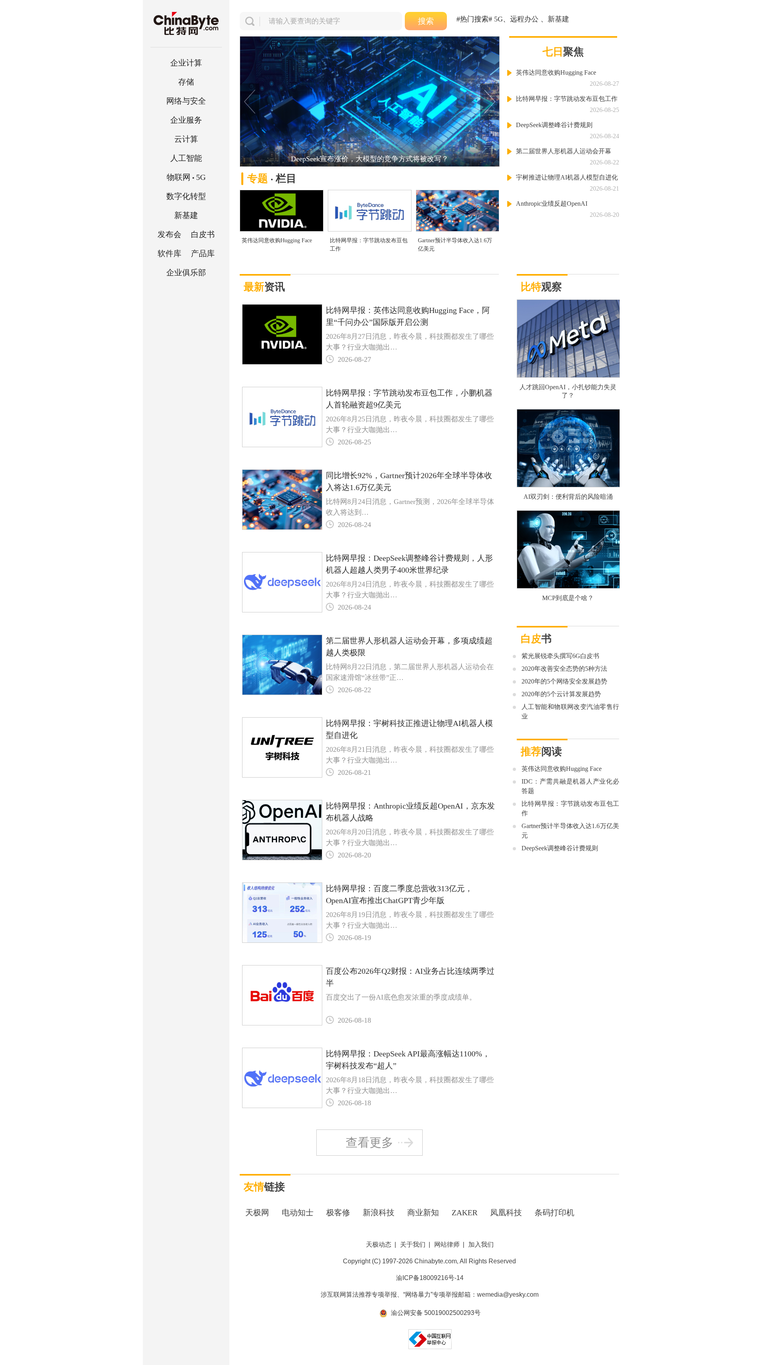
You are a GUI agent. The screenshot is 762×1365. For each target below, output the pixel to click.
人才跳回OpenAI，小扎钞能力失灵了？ (568, 391)
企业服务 (186, 120)
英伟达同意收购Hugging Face (277, 240)
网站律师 (447, 1244)
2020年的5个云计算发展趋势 (561, 694)
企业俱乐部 (186, 272)
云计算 (186, 139)
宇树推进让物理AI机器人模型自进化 (567, 177)
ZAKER (464, 1212)
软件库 (169, 253)
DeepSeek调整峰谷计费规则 (554, 125)
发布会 (169, 234)
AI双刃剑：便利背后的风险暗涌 (568, 496)
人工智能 (186, 158)
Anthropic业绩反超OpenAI (551, 203)
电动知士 (298, 1212)
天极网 (257, 1212)
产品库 (203, 253)
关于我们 (412, 1244)
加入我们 (481, 1244)
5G (186, 177)
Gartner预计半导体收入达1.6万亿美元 (455, 244)
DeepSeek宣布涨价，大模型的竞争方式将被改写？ (369, 159)
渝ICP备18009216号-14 (430, 1277)
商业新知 (423, 1212)
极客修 (338, 1212)
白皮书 (203, 234)
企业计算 (186, 62)
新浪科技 (378, 1212)
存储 (186, 81)
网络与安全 (186, 101)
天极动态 (378, 1244)
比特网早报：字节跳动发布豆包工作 (369, 244)
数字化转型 (186, 196)
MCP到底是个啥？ (568, 598)
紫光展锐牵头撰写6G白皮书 (560, 656)
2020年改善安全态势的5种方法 (564, 668)
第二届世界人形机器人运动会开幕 (563, 151)
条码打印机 (554, 1212)
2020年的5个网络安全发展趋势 (564, 681)
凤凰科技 (506, 1212)
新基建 (186, 215)
